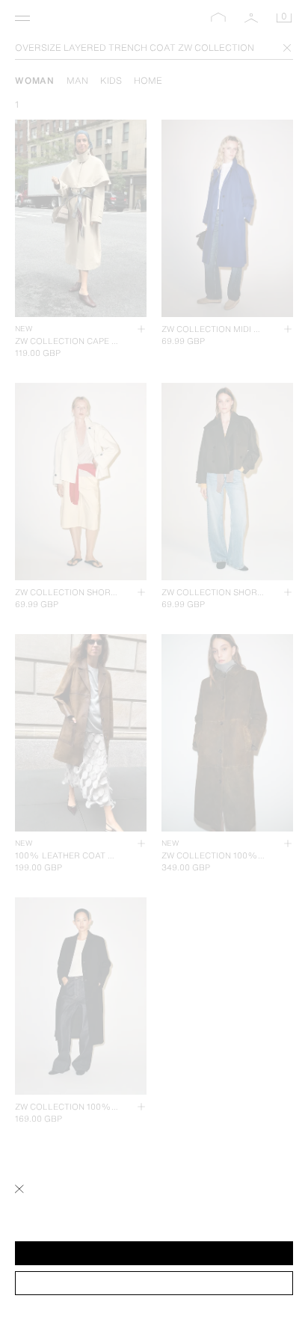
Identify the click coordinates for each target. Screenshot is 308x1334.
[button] (154, 1253)
